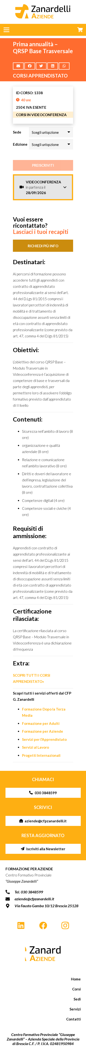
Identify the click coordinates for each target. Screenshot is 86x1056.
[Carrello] (80, 30)
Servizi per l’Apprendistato (44, 739)
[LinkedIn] (21, 926)
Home (76, 979)
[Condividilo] (29, 66)
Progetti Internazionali (41, 755)
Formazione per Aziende (42, 731)
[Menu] (6, 30)
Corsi (76, 989)
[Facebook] (43, 926)
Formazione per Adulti (40, 723)
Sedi (77, 999)
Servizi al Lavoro (35, 747)
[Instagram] (65, 926)
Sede (17, 132)
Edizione (20, 144)
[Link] (43, 953)
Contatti (73, 1019)
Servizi (75, 1009)
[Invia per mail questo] (18, 66)
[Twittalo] (41, 66)
